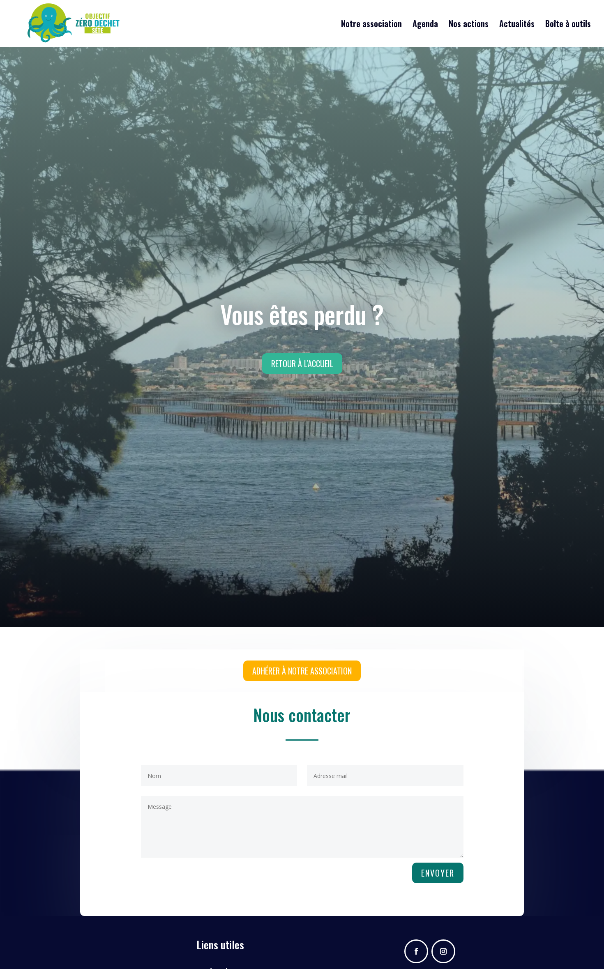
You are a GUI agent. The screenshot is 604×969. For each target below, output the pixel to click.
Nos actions (469, 25)
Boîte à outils (568, 25)
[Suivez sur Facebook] (416, 951)
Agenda (425, 25)
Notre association (371, 25)
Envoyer (437, 873)
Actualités (517, 25)
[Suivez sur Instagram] (443, 951)
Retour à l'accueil (302, 363)
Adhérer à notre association (302, 671)
